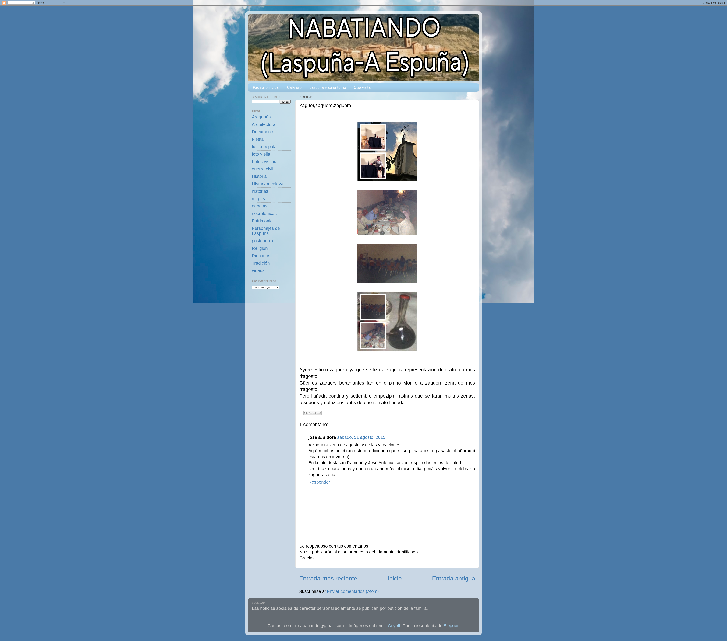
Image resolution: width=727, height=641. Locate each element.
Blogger (451, 625)
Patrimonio (262, 221)
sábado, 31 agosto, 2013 (361, 437)
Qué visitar (363, 87)
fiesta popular (265, 146)
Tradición (261, 263)
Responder (319, 482)
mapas (258, 198)
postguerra (262, 241)
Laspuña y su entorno (327, 87)
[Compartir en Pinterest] (320, 413)
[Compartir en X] (312, 413)
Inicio (395, 578)
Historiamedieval (268, 184)
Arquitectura (263, 124)
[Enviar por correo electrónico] (305, 413)
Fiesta (258, 139)
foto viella (261, 154)
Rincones (261, 255)
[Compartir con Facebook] (316, 413)
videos (258, 270)
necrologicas (264, 213)
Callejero (294, 87)
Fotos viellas (264, 161)
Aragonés (261, 117)
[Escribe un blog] (309, 413)
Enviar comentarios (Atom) (353, 591)
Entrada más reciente (328, 578)
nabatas (260, 206)
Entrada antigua (453, 578)
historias (260, 191)
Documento (263, 132)
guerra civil (262, 169)
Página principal (266, 87)
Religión (260, 248)
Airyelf (394, 625)
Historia (259, 176)
